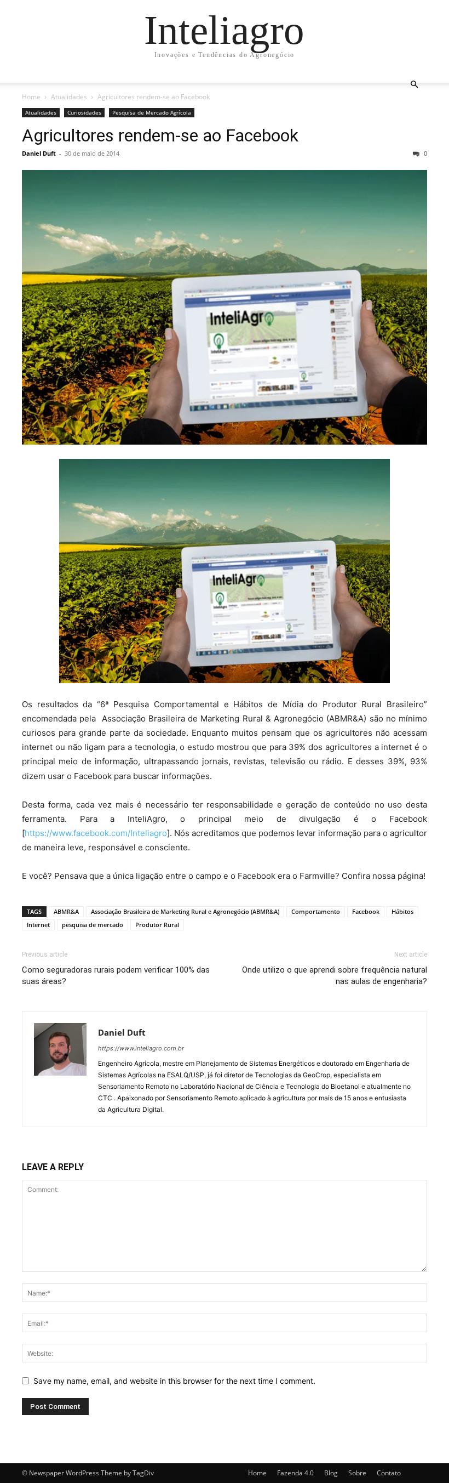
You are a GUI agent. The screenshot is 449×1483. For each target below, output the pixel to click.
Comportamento (315, 911)
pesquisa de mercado (92, 925)
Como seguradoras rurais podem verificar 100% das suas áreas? (116, 975)
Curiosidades (84, 112)
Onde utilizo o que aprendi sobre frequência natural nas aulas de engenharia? (334, 975)
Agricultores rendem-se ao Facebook (160, 135)
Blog (331, 1473)
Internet (38, 925)
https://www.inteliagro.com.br (141, 1048)
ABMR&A (66, 911)
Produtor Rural (157, 925)
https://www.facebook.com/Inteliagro (96, 833)
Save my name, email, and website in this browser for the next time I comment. (174, 1380)
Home (31, 96)
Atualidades (69, 96)
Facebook (365, 911)
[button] (414, 84)
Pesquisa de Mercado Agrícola (151, 112)
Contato (389, 1473)
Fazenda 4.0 (295, 1473)
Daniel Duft (39, 153)
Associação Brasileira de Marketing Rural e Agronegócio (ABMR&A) (185, 911)
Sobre (357, 1473)
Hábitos (402, 911)
